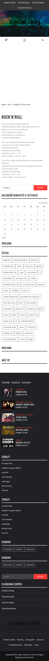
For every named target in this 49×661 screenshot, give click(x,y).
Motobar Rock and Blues (30, 297)
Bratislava (29, 266)
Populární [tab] (6, 382)
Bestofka (34, 260)
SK (16, 321)
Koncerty (19, 440)
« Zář (3, 237)
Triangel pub (8, 333)
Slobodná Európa (24, 8)
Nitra (21, 303)
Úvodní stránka (9, 2)
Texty (36, 645)
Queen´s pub (33, 315)
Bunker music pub (9, 272)
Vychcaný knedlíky (10, 339)
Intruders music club (11, 285)
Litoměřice (15, 291)
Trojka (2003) (21, 417)
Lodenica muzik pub (10, 297)
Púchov (22, 315)
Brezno (39, 266)
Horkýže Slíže (7, 463)
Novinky (20, 639)
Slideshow (29, 402)
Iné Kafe (5, 472)
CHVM (21, 272)
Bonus (19, 266)
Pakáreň (30, 309)
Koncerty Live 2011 (23, 442)
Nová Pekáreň (31, 303)
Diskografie (20, 389)
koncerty (41, 285)
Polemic (5, 490)
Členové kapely (24, 2)
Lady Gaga (6, 481)
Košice (5, 291)
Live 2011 (26, 291)
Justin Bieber (7, 477)
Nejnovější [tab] (16, 382)
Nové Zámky (7, 309)
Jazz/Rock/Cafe (28, 285)
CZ (40, 272)
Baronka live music (21, 260)
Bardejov (6, 260)
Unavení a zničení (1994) (25, 404)
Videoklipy (28, 645)
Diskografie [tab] (26, 382)
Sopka (21, 327)
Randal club (7, 321)
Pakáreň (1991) (21, 392)
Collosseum (31, 272)
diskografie (7, 278)
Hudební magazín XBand (11, 468)
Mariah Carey (7, 486)
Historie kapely (38, 2)
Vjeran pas (28, 333)
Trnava (18, 333)
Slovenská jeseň (9, 327)
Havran (33, 278)
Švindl (31, 339)
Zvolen (22, 339)
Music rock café (9, 303)
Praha (5, 315)
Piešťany (40, 309)
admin (19, 395)
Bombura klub (8, 266)
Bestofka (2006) (22, 430)
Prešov (13, 315)
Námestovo (19, 309)
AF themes (29, 657)
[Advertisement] (24, 71)
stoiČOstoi (31, 327)
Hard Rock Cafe (21, 278)
